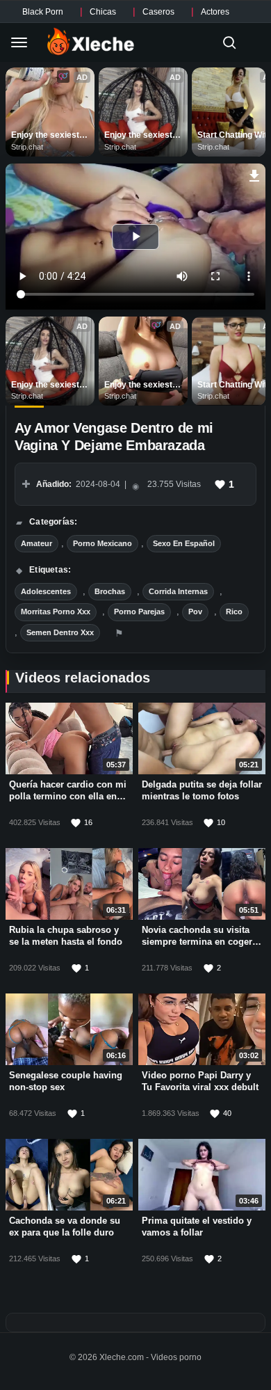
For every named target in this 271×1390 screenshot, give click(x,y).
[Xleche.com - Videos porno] (90, 42)
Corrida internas (178, 591)
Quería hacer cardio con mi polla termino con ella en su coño (67, 796)
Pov (195, 611)
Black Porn (42, 12)
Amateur (36, 543)
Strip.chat (27, 147)
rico (234, 611)
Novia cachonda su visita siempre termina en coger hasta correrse (197, 942)
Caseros (158, 12)
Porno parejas (139, 611)
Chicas (103, 12)
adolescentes (46, 591)
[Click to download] (254, 173)
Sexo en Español (184, 543)
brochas (110, 591)
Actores (215, 12)
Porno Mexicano (102, 543)
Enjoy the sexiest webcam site (46, 135)
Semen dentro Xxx (60, 632)
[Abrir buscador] (229, 42)
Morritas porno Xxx (55, 611)
